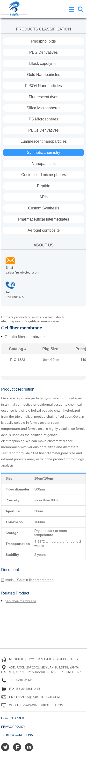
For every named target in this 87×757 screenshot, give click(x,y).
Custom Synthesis (43, 208)
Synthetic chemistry (43, 152)
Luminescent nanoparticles (44, 141)
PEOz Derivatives (43, 130)
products (21, 317)
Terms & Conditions (17, 735)
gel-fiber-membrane (43, 321)
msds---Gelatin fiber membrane (29, 580)
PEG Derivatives (43, 52)
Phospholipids (43, 41)
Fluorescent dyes (43, 97)
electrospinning (12, 321)
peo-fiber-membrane (20, 601)
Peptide (43, 186)
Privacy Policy (13, 726)
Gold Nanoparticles (43, 75)
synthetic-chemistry (46, 317)
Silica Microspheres (43, 108)
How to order (12, 718)
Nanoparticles (44, 164)
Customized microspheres (43, 175)
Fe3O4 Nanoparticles (43, 86)
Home (5, 317)
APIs (43, 197)
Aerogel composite (44, 230)
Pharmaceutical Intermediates (43, 219)
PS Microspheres (43, 119)
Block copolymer (43, 63)
